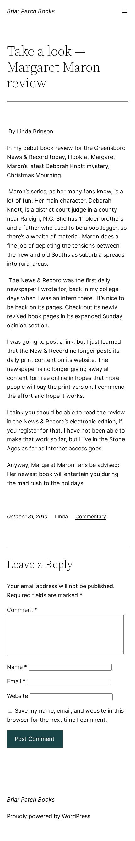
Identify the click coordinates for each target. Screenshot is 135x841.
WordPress (76, 816)
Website (17, 696)
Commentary (90, 516)
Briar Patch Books (31, 11)
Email (16, 681)
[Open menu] (124, 11)
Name (17, 667)
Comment (22, 610)
